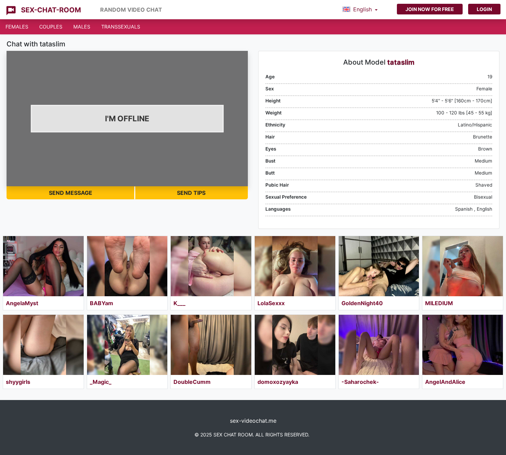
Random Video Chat (131, 9)
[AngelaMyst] (43, 266)
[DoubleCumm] (211, 345)
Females (17, 27)
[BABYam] (127, 266)
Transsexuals (120, 27)
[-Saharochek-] (379, 345)
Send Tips (191, 192)
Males (81, 27)
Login (484, 9)
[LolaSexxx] (295, 266)
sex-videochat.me (253, 420)
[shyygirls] (43, 345)
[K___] (211, 266)
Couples (50, 27)
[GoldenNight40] (379, 266)
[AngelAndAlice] (462, 345)
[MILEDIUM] (462, 266)
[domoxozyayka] (295, 345)
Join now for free (429, 9)
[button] (359, 9)
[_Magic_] (127, 345)
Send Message (70, 192)
